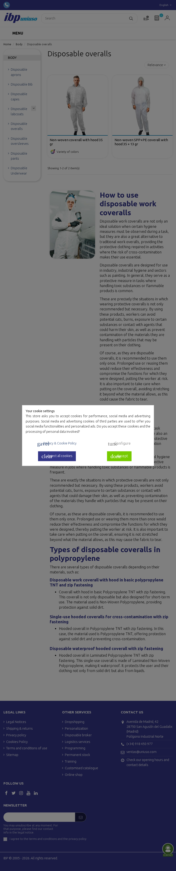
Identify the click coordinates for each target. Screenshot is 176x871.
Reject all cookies (56, 456)
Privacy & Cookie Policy (57, 444)
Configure (119, 444)
